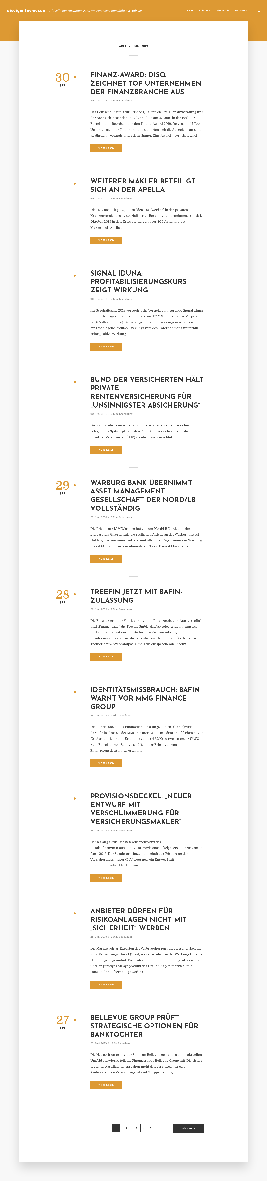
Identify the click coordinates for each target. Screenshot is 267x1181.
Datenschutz (243, 11)
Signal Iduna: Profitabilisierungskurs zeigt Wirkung (138, 282)
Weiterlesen (106, 148)
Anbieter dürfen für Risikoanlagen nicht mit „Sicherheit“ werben (138, 920)
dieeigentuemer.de (26, 11)
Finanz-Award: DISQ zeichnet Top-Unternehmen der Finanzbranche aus (145, 84)
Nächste (187, 1129)
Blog (189, 11)
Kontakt (204, 11)
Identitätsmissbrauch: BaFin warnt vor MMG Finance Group (145, 699)
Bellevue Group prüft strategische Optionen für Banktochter (144, 1027)
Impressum (222, 11)
